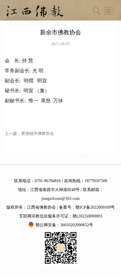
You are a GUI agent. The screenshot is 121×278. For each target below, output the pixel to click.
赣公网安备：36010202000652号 (64, 225)
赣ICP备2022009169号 (95, 207)
